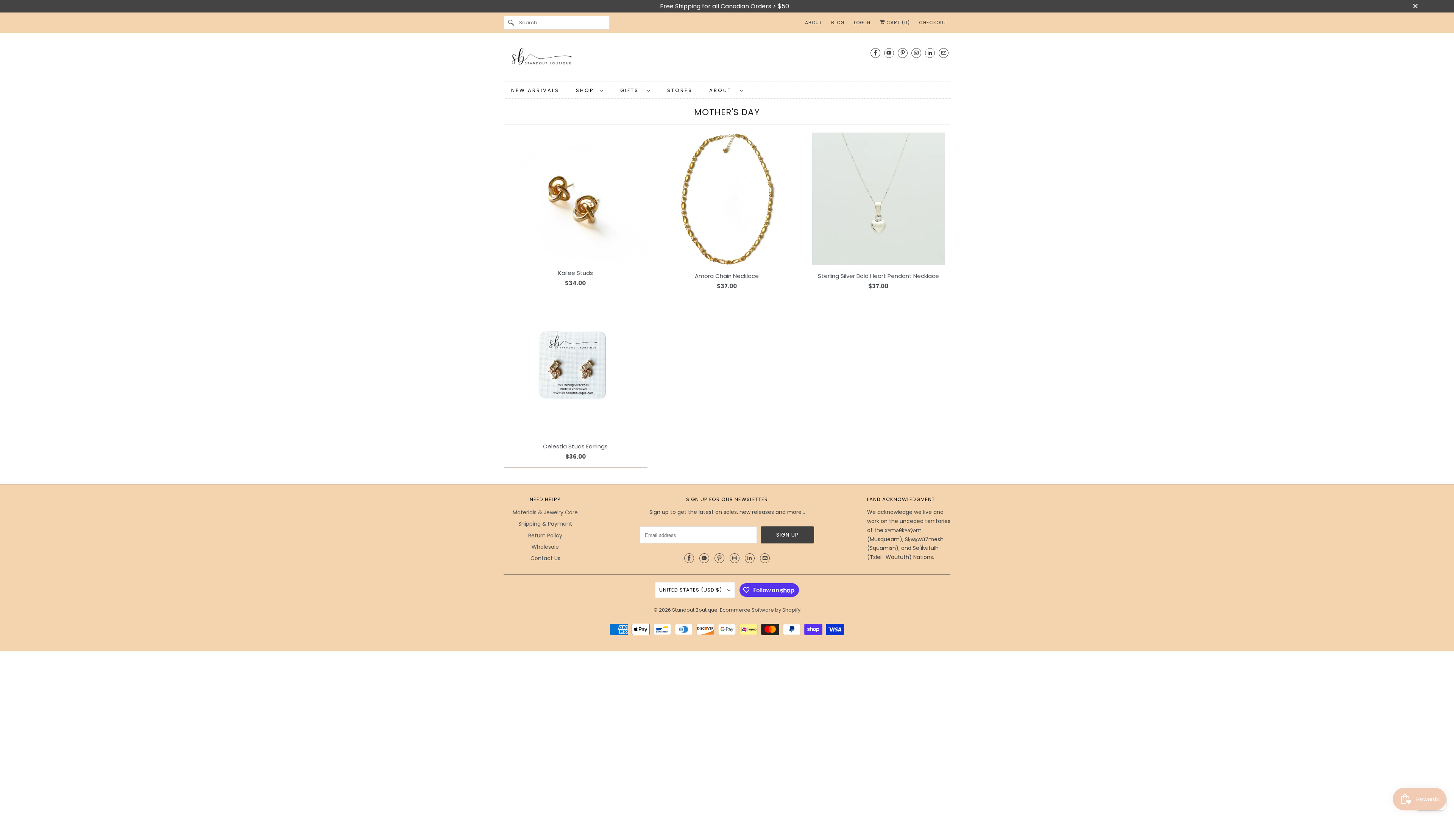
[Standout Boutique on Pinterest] (903, 52)
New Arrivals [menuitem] (535, 90)
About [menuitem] (813, 22)
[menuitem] (589, 89)
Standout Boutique (695, 610)
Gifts (631, 90)
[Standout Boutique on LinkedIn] (930, 52)
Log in (862, 22)
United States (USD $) (691, 589)
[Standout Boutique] (727, 58)
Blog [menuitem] (838, 22)
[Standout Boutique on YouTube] (889, 52)
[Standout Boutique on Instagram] (916, 52)
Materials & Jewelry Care (545, 512)
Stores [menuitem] (680, 90)
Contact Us (545, 558)
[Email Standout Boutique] (944, 52)
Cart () (897, 22)
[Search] (511, 23)
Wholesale (545, 547)
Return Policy (545, 535)
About (722, 90)
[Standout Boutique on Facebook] (875, 52)
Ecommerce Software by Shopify (760, 610)
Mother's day (727, 112)
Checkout (933, 22)
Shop (586, 90)
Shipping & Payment (545, 524)
